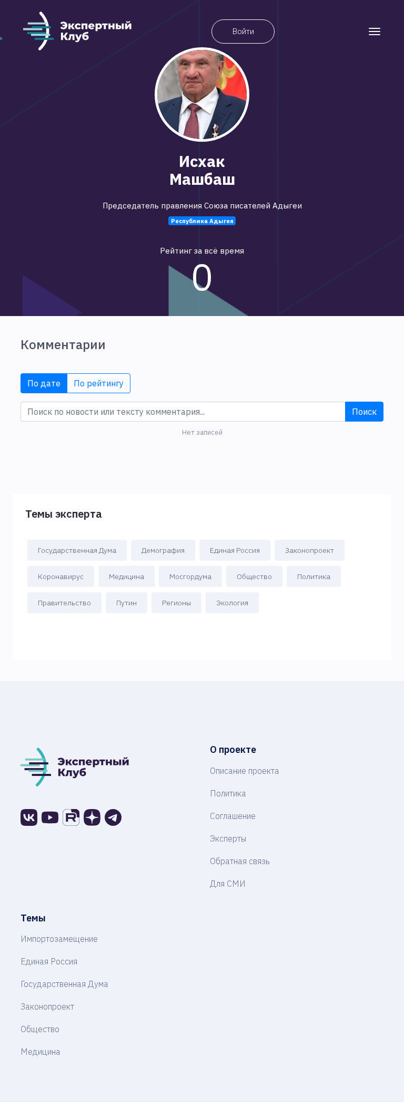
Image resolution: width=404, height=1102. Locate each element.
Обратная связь (240, 861)
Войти (243, 31)
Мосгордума (190, 576)
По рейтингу (99, 383)
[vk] (29, 817)
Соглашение (233, 816)
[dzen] (92, 817)
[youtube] (50, 817)
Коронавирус (61, 576)
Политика (313, 576)
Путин (126, 602)
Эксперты (228, 838)
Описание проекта (244, 770)
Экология (232, 602)
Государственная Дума (77, 550)
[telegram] (113, 817)
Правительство (64, 602)
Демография (163, 550)
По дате (43, 383)
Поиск (364, 411)
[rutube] (71, 817)
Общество (254, 576)
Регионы (176, 602)
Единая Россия (235, 550)
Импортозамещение (59, 938)
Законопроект (309, 550)
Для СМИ (228, 883)
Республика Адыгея (202, 221)
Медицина (126, 576)
